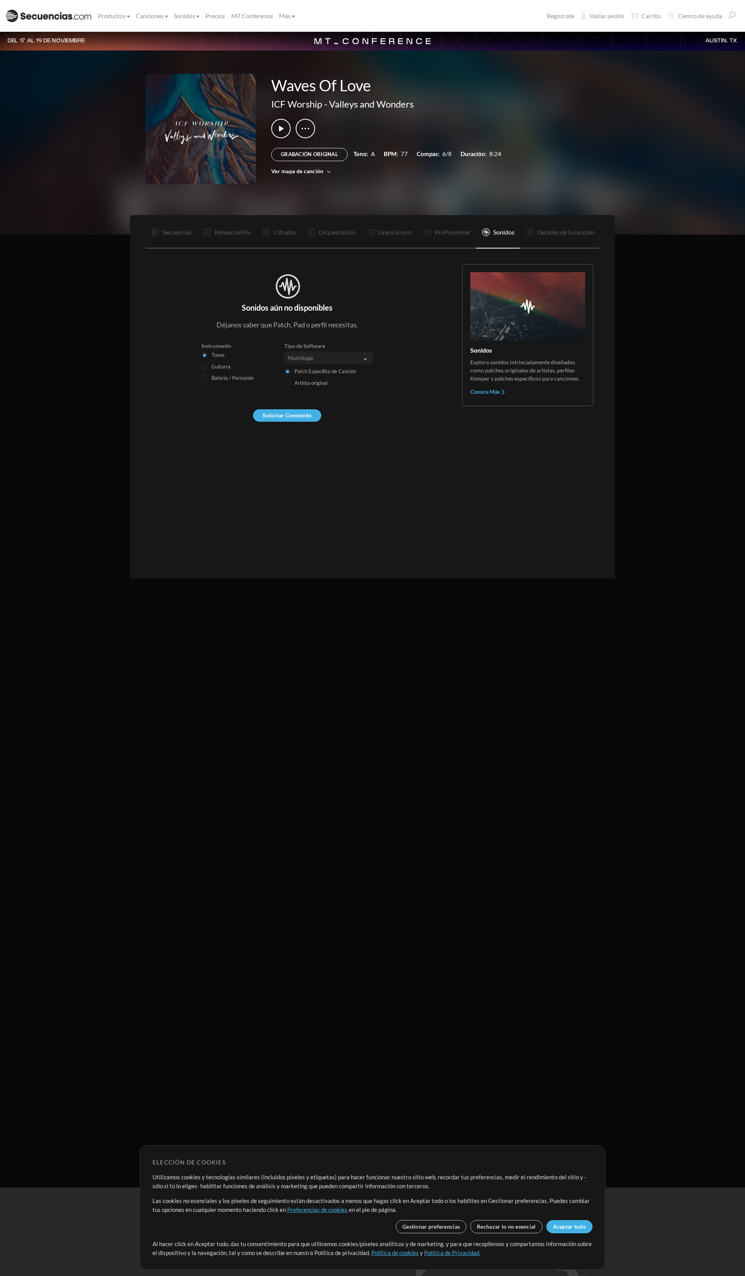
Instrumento (216, 345)
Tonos (218, 355)
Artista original (311, 383)
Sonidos (184, 15)
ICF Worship (296, 104)
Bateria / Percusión (232, 378)
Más (285, 15)
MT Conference (252, 15)
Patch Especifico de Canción (325, 371)
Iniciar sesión (606, 15)
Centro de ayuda (700, 15)
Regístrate (560, 15)
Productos (112, 15)
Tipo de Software (304, 345)
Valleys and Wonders (371, 104)
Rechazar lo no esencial (506, 1226)
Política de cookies (395, 1252)
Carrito (651, 15)
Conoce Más (485, 391)
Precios (215, 15)
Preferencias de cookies (317, 1209)
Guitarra (220, 366)
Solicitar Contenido (287, 415)
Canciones (150, 15)
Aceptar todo (569, 1226)
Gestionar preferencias (431, 1226)
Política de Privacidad (451, 1252)
